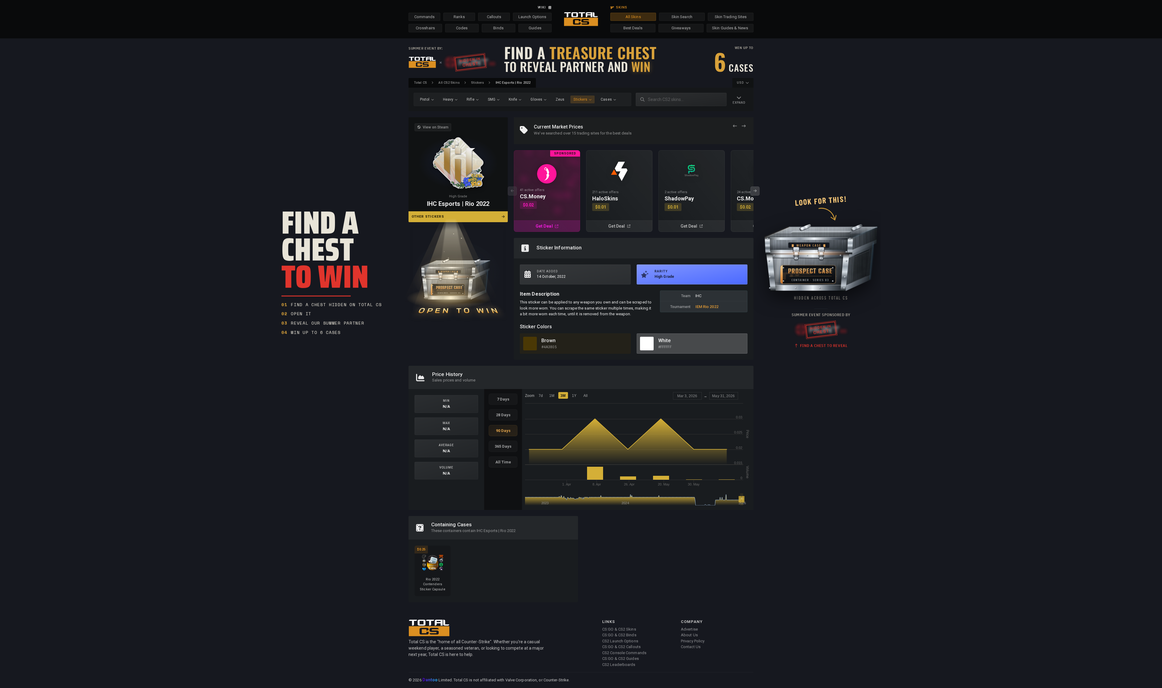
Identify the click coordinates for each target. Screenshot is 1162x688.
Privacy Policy (692, 641)
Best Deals (632, 28)
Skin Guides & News (730, 28)
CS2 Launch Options (620, 641)
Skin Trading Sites (731, 17)
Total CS (420, 83)
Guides (535, 28)
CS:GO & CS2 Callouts (621, 646)
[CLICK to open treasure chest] (458, 269)
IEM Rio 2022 (706, 306)
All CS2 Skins (448, 83)
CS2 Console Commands (624, 653)
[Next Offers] (743, 126)
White (664, 340)
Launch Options (532, 17)
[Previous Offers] (735, 126)
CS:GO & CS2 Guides (620, 658)
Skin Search (681, 17)
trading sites (588, 133)
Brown (548, 340)
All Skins (633, 17)
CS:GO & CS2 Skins (619, 629)
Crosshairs (425, 28)
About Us (689, 635)
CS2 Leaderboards (618, 664)
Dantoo (430, 680)
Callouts (494, 17)
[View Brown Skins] (530, 343)
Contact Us (691, 646)
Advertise (689, 629)
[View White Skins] (647, 343)
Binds (498, 28)
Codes (462, 28)
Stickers (477, 83)
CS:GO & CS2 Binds (619, 635)
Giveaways (681, 28)
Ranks (459, 17)
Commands (424, 17)
